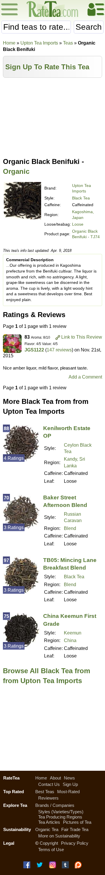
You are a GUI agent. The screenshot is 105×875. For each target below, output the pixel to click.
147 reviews (59, 349)
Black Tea (81, 198)
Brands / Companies (54, 805)
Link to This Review (81, 337)
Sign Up (70, 784)
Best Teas (44, 791)
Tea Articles (49, 822)
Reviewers (48, 798)
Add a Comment (85, 376)
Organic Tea (46, 829)
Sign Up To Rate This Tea (47, 67)
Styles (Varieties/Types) (60, 811)
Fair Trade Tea (74, 829)
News (69, 777)
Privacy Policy (74, 843)
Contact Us (49, 784)
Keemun (72, 632)
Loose (77, 224)
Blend (70, 528)
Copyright (49, 843)
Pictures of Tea (77, 822)
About (55, 777)
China (70, 640)
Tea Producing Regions (60, 816)
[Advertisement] (52, 115)
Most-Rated (68, 791)
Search (89, 26)
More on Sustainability (59, 835)
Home (9, 42)
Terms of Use (51, 849)
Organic (16, 171)
